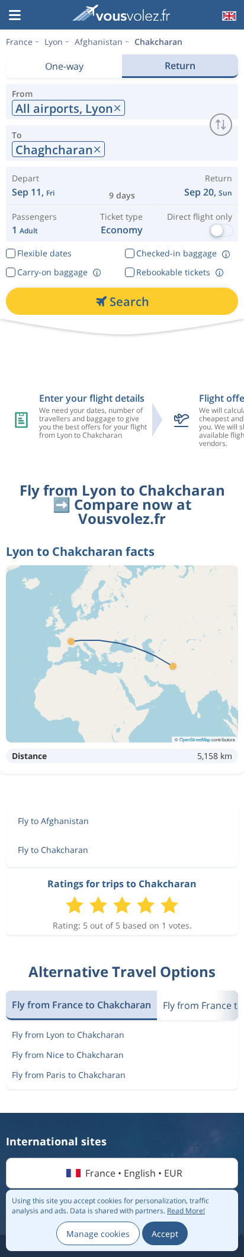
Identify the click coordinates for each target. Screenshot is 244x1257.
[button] (15, 16)
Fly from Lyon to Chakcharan (68, 1034)
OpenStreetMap (194, 739)
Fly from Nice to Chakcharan (68, 1054)
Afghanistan (99, 41)
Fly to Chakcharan (53, 849)
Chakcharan (158, 41)
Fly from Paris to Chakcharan (69, 1074)
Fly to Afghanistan (53, 820)
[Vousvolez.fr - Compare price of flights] (121, 14)
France (19, 41)
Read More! (186, 1211)
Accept (165, 1233)
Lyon (53, 41)
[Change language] (228, 16)
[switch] (221, 124)
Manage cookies (98, 1233)
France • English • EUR (133, 1173)
